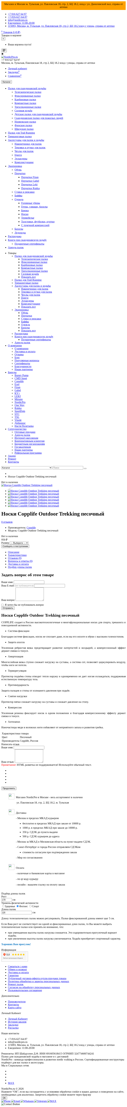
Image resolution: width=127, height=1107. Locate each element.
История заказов (17, 1021)
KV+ (17, 393)
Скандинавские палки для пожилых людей (39, 118)
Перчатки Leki (29, 184)
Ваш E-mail (17, 585)
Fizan (17, 387)
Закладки (13, 1024)
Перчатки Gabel (30, 180)
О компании (15, 345)
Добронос (20, 423)
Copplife (19, 381)
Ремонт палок (15, 984)
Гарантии (13, 975)
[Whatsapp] (27, 1101)
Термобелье (27, 217)
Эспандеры (21, 158)
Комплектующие (24, 162)
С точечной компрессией (35, 225)
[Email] (16, 1101)
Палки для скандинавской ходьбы (27, 88)
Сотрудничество (17, 429)
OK (4, 1098)
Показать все (28, 277)
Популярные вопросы (27, 360)
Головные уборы (30, 203)
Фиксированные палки (28, 95)
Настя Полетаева (24, 426)
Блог (17, 357)
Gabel (18, 390)
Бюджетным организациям (30, 444)
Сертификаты (22, 363)
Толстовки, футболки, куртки (38, 221)
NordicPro (20, 402)
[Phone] (6, 1101)
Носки (24, 214)
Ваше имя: (7, 582)
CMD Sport (21, 378)
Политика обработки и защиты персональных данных (38, 981)
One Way (19, 405)
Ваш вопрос (8, 600)
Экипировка (15, 166)
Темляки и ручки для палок (30, 147)
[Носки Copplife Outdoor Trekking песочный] (26, 485)
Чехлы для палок (24, 151)
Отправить (8, 608)
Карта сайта (14, 1007)
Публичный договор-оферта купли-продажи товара (37, 978)
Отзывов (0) (14, 558)
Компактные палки (25, 103)
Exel (17, 384)
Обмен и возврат (17, 969)
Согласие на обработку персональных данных (34, 987)
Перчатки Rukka (30, 188)
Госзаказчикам (23, 446)
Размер (5, 542)
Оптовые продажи (25, 432)
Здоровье (10, 906)
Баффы (18, 195)
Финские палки (23, 125)
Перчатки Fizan (30, 177)
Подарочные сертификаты (29, 243)
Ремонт (12, 458)
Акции (12, 455)
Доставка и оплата (25, 351)
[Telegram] (40, 1101)
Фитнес (23, 906)
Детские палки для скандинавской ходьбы (38, 114)
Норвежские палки (25, 121)
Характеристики (17, 555)
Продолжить (9, 788)
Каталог (7, 82)
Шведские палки (24, 129)
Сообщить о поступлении (15, 546)
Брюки (25, 210)
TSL (17, 417)
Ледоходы (20, 232)
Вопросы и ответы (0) (20, 561)
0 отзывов (7, 522)
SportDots (20, 411)
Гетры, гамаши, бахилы (34, 206)
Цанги (18, 155)
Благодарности (23, 366)
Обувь (18, 169)
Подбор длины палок (20, 567)
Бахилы (19, 228)
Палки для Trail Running (21, 132)
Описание (13, 552)
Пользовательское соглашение (25, 990)
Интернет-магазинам (26, 438)
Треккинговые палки (20, 136)
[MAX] (51, 1101)
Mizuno (19, 399)
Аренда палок (16, 247)
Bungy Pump (21, 375)
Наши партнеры (24, 369)
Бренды (12, 372)
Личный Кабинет (18, 1018)
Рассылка (13, 1027)
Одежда (19, 199)
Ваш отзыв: (7, 761)
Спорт (35, 906)
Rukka (18, 408)
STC (17, 414)
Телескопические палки (28, 92)
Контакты (13, 461)
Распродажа (14, 236)
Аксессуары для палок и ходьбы (26, 140)
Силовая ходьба (23, 110)
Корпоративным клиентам (29, 441)
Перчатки (20, 173)
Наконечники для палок (28, 143)
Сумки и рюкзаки (25, 192)
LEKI (18, 396)
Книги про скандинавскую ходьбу (27, 240)
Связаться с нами (17, 966)
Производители (17, 1001)
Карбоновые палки (25, 99)
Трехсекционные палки (28, 107)
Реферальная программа (28, 452)
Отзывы (19, 354)
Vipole (18, 420)
